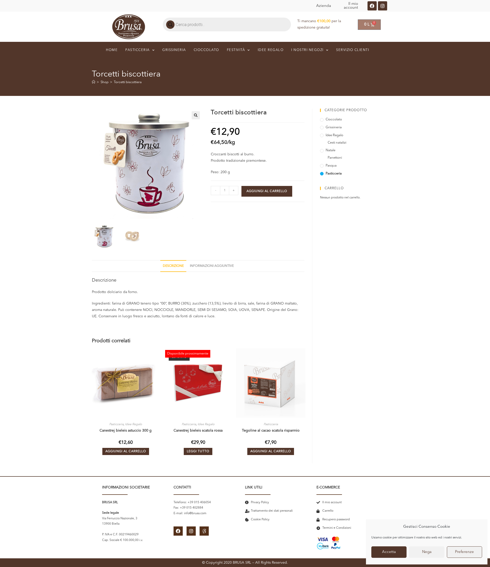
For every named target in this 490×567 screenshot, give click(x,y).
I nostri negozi (307, 50)
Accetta (389, 552)
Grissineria (174, 50)
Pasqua (331, 165)
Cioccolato (206, 50)
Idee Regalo (133, 424)
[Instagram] (382, 5)
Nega (427, 552)
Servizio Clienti (352, 50)
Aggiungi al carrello (267, 191)
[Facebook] (372, 5)
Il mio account (351, 6)
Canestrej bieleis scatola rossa (198, 430)
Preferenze (464, 552)
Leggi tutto (198, 451)
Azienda (323, 6)
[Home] (93, 82)
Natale (330, 150)
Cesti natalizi (337, 142)
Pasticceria (137, 50)
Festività (236, 50)
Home (112, 50)
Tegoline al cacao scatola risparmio (271, 430)
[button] (196, 115)
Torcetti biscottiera (128, 82)
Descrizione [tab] (173, 266)
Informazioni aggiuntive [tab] (212, 266)
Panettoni (335, 157)
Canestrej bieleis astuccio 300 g (126, 430)
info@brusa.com (195, 513)
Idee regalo (271, 50)
